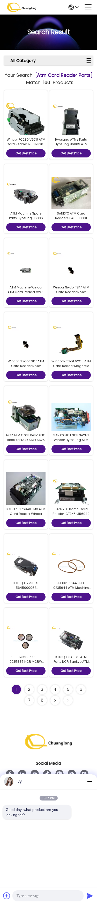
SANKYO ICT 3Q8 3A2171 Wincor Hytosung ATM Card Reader (71, 440)
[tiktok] (47, 774)
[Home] (48, 748)
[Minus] (90, 781)
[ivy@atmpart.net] (84, 774)
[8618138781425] (59, 774)
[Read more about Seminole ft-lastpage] (68, 700)
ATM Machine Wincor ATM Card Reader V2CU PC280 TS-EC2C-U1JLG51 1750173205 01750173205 (25, 294)
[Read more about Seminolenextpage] (55, 700)
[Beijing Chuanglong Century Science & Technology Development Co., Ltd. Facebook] (9, 774)
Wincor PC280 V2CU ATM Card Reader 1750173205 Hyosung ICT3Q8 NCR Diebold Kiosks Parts (25, 146)
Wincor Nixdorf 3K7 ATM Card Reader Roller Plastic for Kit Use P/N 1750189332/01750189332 (71, 294)
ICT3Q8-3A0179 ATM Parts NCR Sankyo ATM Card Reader (71, 661)
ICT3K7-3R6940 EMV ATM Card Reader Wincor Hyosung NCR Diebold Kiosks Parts (25, 516)
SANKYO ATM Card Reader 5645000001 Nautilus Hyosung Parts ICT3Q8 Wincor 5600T (71, 220)
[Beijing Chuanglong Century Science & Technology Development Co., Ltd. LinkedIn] (22, 774)
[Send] (90, 895)
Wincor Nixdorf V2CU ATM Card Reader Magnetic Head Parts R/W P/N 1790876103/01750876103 (71, 368)
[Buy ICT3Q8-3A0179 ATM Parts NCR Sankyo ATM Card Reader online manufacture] (71, 639)
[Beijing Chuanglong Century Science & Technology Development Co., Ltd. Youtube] (34, 774)
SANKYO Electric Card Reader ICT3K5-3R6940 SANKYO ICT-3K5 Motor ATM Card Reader (71, 516)
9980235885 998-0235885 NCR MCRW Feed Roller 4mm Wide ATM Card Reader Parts (26, 664)
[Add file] (6, 895)
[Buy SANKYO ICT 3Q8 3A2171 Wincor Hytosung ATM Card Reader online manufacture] (71, 417)
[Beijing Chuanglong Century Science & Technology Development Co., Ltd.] (21, 7)
